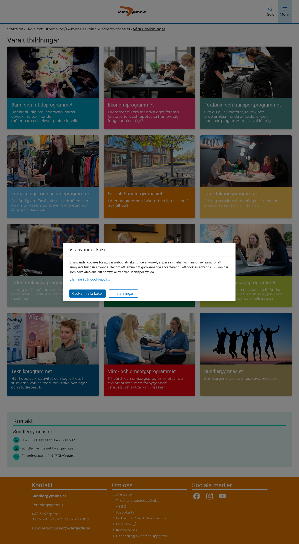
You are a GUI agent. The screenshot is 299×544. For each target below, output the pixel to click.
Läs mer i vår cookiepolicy (90, 279)
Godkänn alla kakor (87, 293)
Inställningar (123, 293)
